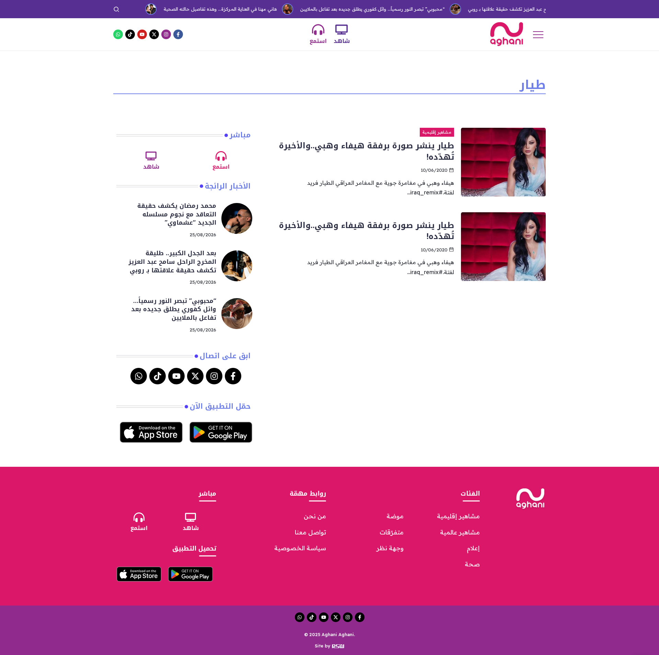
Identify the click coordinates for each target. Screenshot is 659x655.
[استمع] (318, 29)
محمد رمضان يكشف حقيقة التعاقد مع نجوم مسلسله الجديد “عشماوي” (176, 214)
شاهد (342, 41)
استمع (318, 41)
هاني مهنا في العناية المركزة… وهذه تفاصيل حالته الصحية (208, 9)
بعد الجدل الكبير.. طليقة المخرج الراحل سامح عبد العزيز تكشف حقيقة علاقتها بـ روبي (172, 261)
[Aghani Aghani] (506, 33)
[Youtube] (142, 34)
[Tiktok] (130, 34)
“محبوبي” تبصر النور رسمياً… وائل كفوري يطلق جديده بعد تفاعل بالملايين (360, 9)
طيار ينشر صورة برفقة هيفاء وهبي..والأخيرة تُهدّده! (366, 151)
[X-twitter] (154, 34)
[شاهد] (341, 29)
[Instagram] (166, 34)
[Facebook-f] (178, 34)
